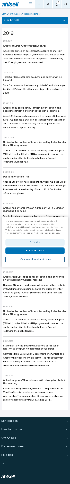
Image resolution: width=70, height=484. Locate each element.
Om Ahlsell (15, 14)
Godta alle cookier (35, 250)
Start (4, 14)
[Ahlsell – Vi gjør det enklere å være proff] (10, 4)
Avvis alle (35, 242)
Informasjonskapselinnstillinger (35, 259)
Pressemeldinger (32, 14)
